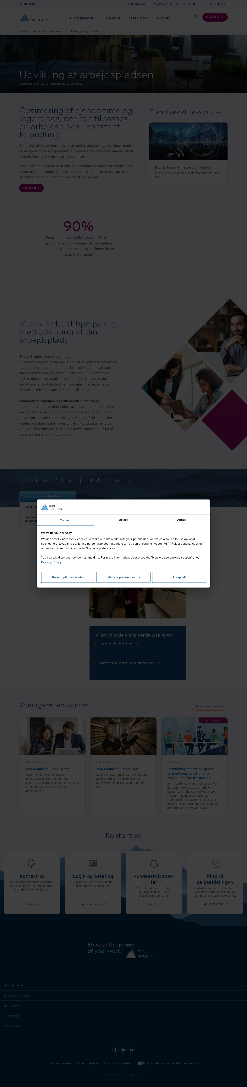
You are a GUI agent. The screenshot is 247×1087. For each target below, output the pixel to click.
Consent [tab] (65, 520)
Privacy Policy (51, 562)
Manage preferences (121, 577)
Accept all (179, 577)
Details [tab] (123, 519)
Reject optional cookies (68, 577)
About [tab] (181, 519)
